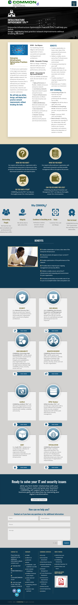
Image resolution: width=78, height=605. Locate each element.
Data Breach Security (46, 562)
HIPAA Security (45, 586)
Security (43, 555)
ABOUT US (29, 557)
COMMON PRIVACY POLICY (31, 585)
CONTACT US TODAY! (39, 500)
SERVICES (28, 560)
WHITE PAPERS (30, 582)
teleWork (43, 591)
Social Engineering (45, 588)
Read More (23, 330)
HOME (28, 555)
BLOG (27, 562)
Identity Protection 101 (61, 564)
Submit (66, 543)
